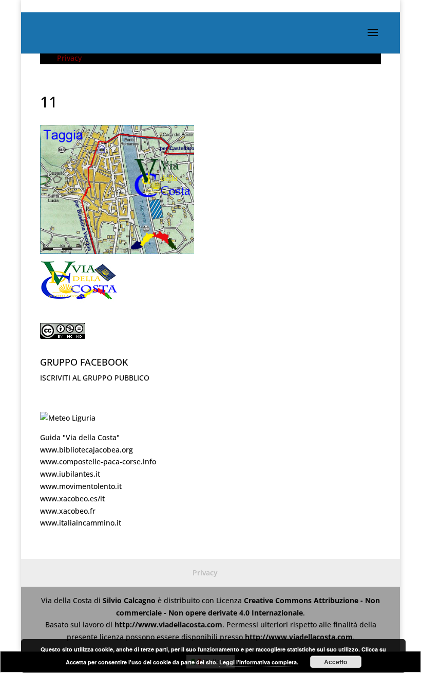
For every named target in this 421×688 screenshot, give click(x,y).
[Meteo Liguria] (67, 418)
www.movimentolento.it (81, 486)
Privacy (69, 58)
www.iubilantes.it (70, 474)
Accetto (335, 661)
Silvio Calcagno (130, 600)
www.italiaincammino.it (80, 523)
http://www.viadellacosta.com (168, 624)
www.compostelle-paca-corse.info (98, 461)
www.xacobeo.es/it (72, 498)
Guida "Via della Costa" (80, 437)
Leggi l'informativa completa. (258, 662)
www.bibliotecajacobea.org (86, 450)
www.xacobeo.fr (67, 511)
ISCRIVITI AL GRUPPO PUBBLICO (94, 378)
